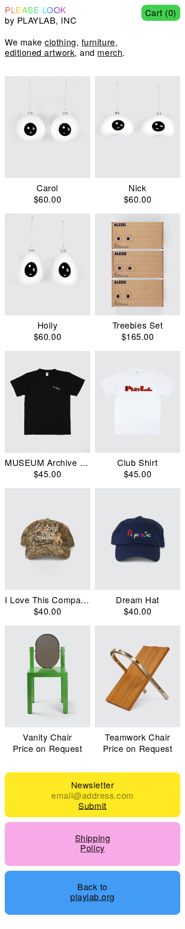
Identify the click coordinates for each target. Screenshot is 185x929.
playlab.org (92, 897)
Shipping (92, 838)
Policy (92, 848)
